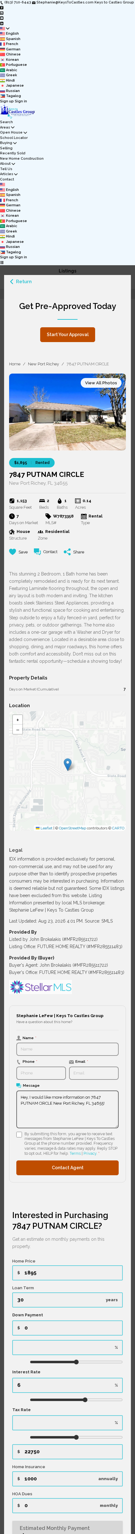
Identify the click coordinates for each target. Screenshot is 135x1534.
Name (29, 1038)
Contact (7, 179)
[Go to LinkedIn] (1, 23)
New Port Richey (43, 364)
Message (31, 1085)
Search (6, 122)
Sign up (7, 101)
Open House (11, 132)
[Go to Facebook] (1, 8)
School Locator (14, 138)
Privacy (90, 1153)
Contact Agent (68, 1167)
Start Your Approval (68, 334)
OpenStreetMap (72, 828)
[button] (68, 764)
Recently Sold (12, 153)
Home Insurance (28, 1466)
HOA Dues (22, 1493)
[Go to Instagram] (1, 13)
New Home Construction (22, 159)
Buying (6, 143)
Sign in (21, 101)
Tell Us (6, 169)
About (5, 164)
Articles (6, 174)
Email (81, 1061)
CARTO (118, 828)
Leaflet (46, 828)
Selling (6, 148)
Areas (5, 127)
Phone (30, 1061)
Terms (75, 1153)
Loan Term (23, 1287)
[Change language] (4, 28)
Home (14, 364)
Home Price (23, 1261)
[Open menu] (1, 263)
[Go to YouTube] (1, 18)
